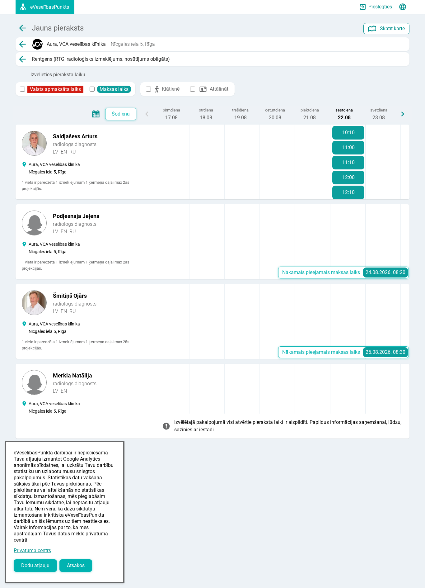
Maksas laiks (114, 89)
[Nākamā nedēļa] (402, 114)
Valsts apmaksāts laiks (55, 89)
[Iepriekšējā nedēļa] (147, 114)
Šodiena (121, 114)
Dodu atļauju (35, 565)
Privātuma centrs (32, 550)
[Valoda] (402, 7)
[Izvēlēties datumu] (96, 114)
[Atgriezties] (22, 44)
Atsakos (76, 565)
